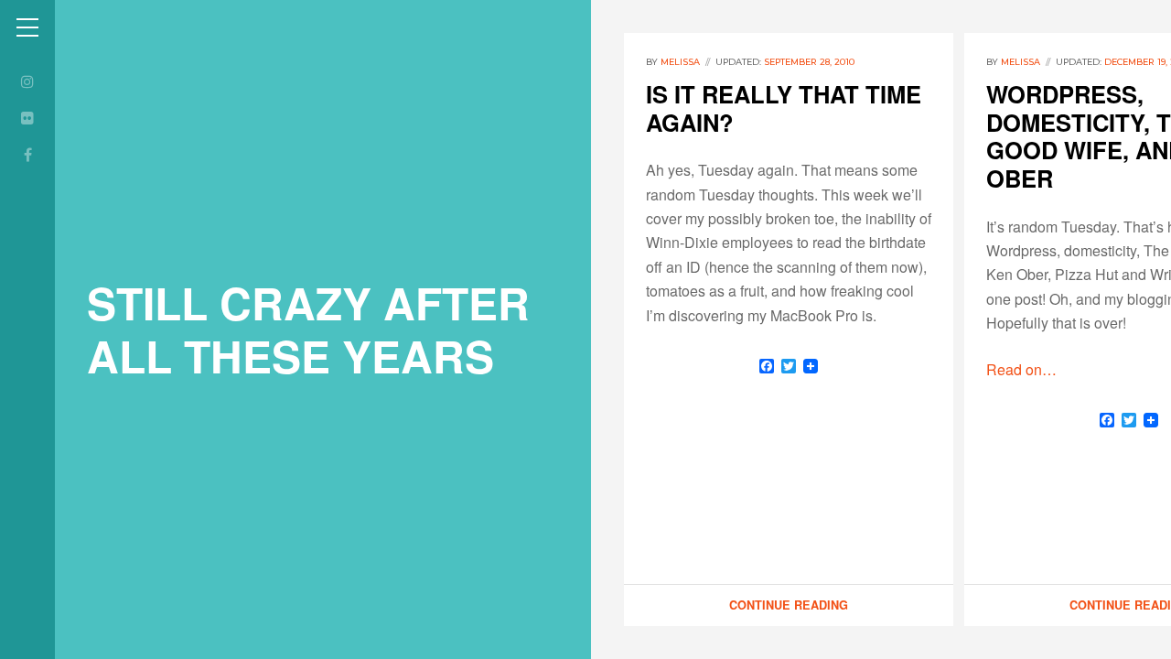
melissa (680, 62)
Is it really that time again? (783, 108)
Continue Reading (788, 605)
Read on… (1021, 369)
